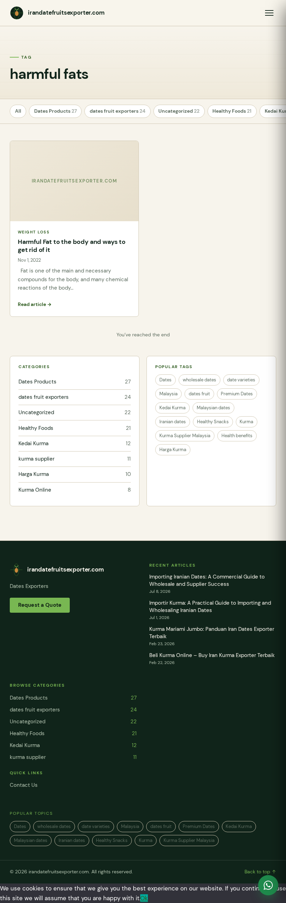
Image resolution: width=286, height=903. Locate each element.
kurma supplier (74, 458)
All (18, 111)
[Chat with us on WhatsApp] (268, 885)
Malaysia (168, 394)
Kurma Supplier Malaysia (184, 436)
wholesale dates (199, 380)
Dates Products (55, 111)
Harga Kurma (74, 474)
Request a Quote (39, 605)
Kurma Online (74, 489)
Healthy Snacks (213, 422)
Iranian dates (172, 422)
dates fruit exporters (117, 111)
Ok (144, 898)
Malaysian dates (213, 408)
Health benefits (237, 436)
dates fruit (199, 394)
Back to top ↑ (260, 872)
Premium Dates (237, 394)
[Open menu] (269, 12)
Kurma (246, 422)
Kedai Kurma (74, 443)
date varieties (241, 380)
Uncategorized (179, 111)
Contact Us (24, 785)
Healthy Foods (231, 111)
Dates (165, 380)
